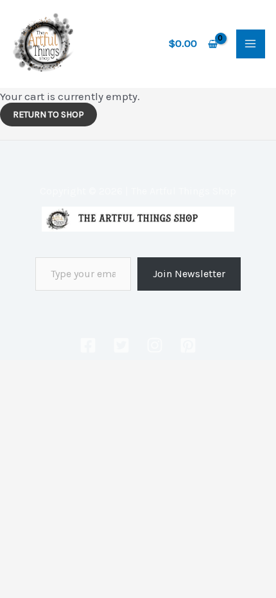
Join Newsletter (189, 274)
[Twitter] (121, 345)
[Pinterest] (188, 345)
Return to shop (48, 114)
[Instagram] (154, 345)
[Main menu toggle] (251, 44)
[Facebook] (88, 345)
